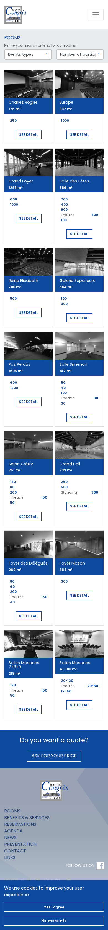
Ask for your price (54, 756)
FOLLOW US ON (80, 865)
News (10, 837)
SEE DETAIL (28, 134)
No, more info (54, 920)
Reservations (20, 824)
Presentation (20, 844)
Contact (15, 851)
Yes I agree (54, 907)
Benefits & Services (27, 817)
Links (10, 857)
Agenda (13, 831)
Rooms (12, 811)
